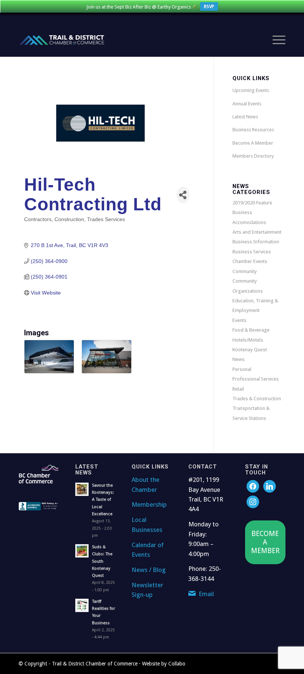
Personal (241, 369)
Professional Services (255, 379)
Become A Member (252, 143)
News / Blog (149, 569)
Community (244, 271)
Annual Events (246, 103)
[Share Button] (182, 195)
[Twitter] (269, 486)
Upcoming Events (250, 90)
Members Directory (253, 156)
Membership (149, 504)
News (238, 359)
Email (206, 594)
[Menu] (275, 40)
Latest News (245, 116)
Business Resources (253, 129)
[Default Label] (253, 501)
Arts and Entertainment (256, 232)
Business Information (255, 241)
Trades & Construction (256, 398)
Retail (238, 389)
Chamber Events (249, 261)
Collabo (176, 664)
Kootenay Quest (249, 349)
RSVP (209, 6)
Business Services (251, 251)
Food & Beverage (251, 330)
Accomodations (249, 222)
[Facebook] (253, 486)
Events (239, 320)
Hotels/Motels (247, 340)
